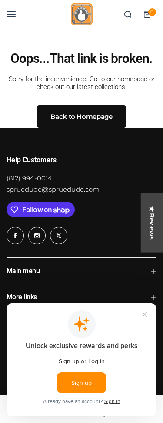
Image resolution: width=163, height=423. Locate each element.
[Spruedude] (82, 14)
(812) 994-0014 (29, 178)
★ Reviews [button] (152, 222)
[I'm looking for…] (127, 14)
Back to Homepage (81, 116)
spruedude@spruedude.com (53, 189)
